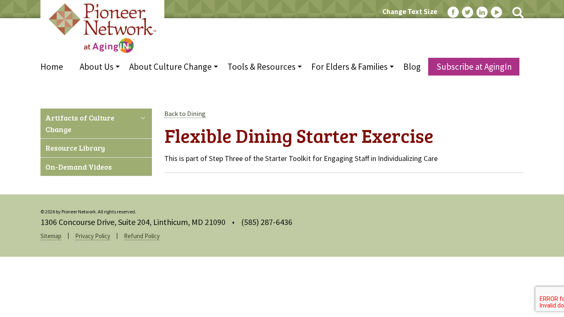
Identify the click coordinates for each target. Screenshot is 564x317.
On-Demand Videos (78, 167)
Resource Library (75, 148)
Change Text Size (409, 11)
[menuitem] (55, 67)
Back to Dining (185, 113)
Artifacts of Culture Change (79, 123)
